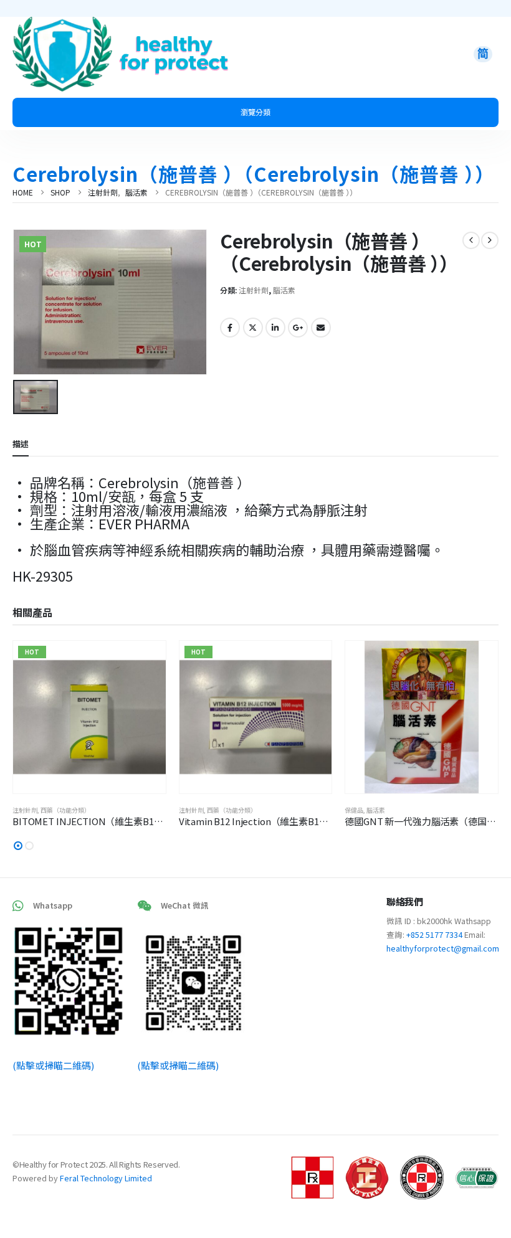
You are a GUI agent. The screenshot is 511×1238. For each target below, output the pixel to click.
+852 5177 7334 (434, 934)
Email (321, 328)
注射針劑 (254, 290)
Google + (298, 328)
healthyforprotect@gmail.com (442, 948)
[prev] (471, 240)
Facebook (230, 328)
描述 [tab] (20, 444)
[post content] (89, 717)
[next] (490, 240)
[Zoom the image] (62, 23)
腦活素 (284, 290)
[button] (18, 845)
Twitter (253, 328)
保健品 (354, 810)
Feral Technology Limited (106, 1178)
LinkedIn (275, 328)
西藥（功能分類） (65, 810)
